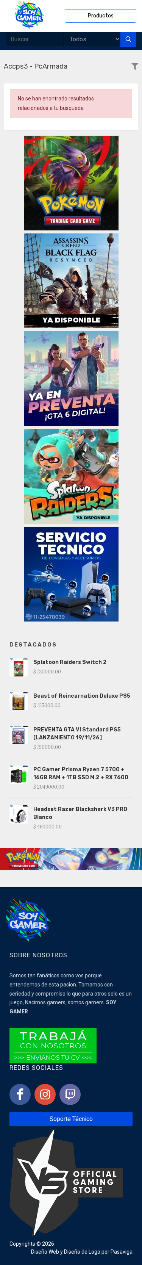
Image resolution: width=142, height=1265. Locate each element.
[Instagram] (45, 1094)
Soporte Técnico (71, 1119)
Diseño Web (45, 1252)
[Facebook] (20, 1094)
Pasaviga (122, 1252)
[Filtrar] (134, 66)
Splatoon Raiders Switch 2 (69, 662)
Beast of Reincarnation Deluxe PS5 (81, 696)
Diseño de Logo (82, 1252)
